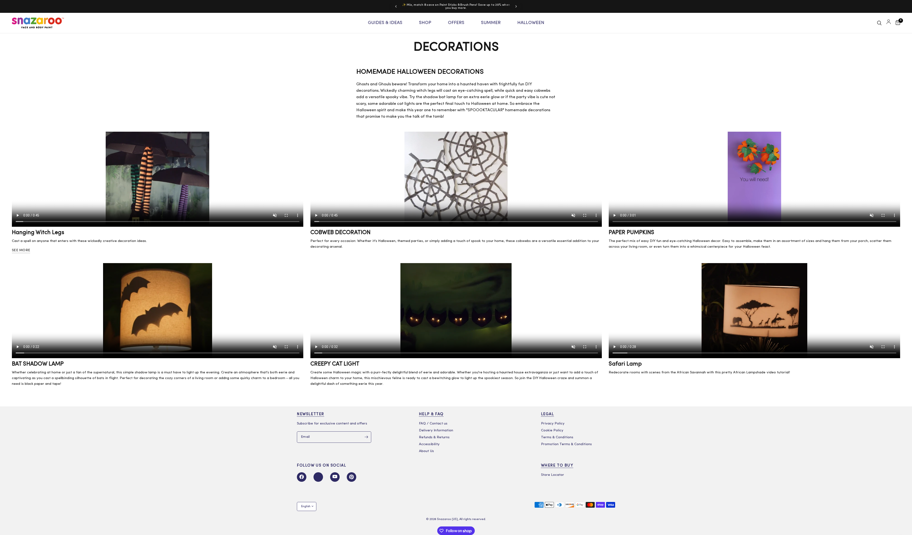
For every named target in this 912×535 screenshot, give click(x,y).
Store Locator (552, 475)
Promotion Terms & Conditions (566, 444)
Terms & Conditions (557, 437)
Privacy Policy (553, 423)
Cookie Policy (552, 430)
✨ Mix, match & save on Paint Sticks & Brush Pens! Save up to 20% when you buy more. (456, 6)
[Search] (879, 23)
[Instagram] (318, 477)
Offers (456, 23)
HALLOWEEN (530, 23)
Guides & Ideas (385, 23)
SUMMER (491, 23)
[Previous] (396, 6)
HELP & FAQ (431, 414)
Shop (425, 23)
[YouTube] (335, 477)
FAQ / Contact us (433, 423)
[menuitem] (385, 23)
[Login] (888, 23)
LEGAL (547, 414)
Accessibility (429, 444)
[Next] (516, 6)
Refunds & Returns (434, 437)
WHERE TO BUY (557, 466)
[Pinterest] (351, 477)
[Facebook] (301, 477)
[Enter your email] (366, 437)
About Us (426, 451)
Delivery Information (436, 430)
